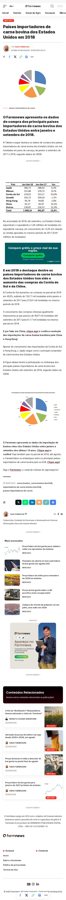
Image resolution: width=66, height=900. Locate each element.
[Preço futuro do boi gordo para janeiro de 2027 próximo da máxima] (54, 788)
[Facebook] (58, 514)
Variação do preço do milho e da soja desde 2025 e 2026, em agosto (23, 736)
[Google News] (28, 884)
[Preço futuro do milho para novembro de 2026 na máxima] (12, 580)
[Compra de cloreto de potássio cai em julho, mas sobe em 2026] (12, 609)
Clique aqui (43, 450)
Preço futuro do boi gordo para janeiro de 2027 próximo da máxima (23, 783)
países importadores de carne (18, 491)
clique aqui (32, 331)
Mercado (8, 20)
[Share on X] (15, 56)
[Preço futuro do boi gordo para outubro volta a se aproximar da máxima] (12, 551)
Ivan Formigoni (22, 47)
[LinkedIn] (61, 514)
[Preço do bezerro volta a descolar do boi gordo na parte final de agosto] (54, 764)
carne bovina (23, 483)
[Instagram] (33, 884)
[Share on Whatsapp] (25, 502)
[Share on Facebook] (9, 56)
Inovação (51, 726)
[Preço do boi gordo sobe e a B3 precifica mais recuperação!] (12, 594)
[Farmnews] (32, 6)
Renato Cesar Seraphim (22, 719)
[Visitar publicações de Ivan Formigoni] (6, 48)
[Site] (54, 514)
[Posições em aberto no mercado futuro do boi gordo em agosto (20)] (12, 565)
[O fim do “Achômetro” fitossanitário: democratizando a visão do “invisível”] (54, 716)
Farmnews (15, 469)
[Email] (39, 502)
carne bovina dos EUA (41, 483)
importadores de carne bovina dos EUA (22, 487)
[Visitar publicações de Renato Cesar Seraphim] (6, 718)
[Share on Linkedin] (32, 502)
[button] (5, 6)
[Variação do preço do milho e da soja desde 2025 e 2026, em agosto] (54, 740)
